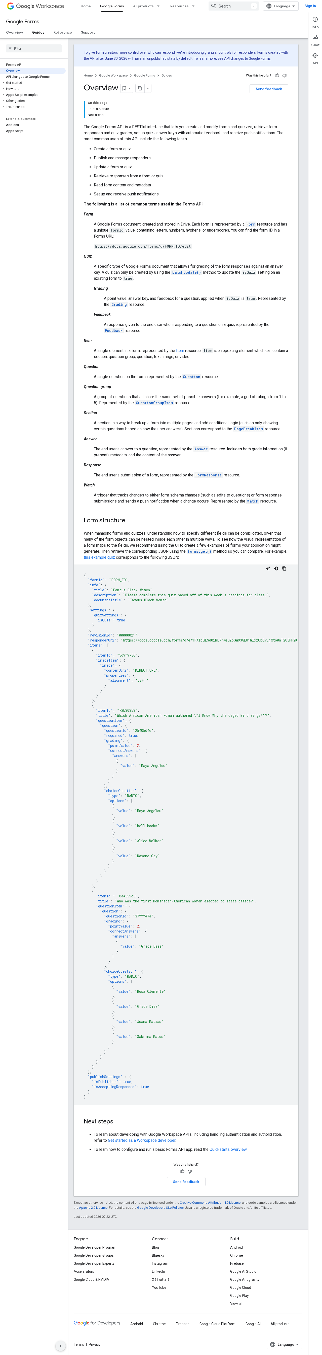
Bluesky (158, 1255)
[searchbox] (34, 48)
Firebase (237, 1263)
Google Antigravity (244, 1279)
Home (86, 6)
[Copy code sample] (284, 568)
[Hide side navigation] (61, 1346)
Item (180, 350)
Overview (14, 32)
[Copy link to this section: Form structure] (130, 521)
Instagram (160, 1263)
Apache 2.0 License (93, 1207)
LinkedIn (158, 1271)
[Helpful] (277, 75)
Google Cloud (240, 1288)
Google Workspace (113, 75)
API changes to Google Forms (247, 58)
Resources (179, 6)
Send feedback (269, 89)
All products (143, 6)
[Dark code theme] (276, 568)
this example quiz (99, 557)
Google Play (239, 1296)
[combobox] (234, 6)
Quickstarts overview (228, 1149)
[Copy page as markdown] (140, 88)
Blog (155, 1247)
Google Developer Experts (94, 1263)
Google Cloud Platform (217, 1324)
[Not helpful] (284, 75)
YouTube (159, 1288)
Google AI (253, 1324)
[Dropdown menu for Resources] (195, 6)
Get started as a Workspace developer (141, 1140)
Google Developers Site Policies (160, 1207)
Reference (63, 32)
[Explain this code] (268, 568)
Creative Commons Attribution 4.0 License (210, 1202)
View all (236, 1304)
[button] (33, 83)
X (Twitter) (160, 1279)
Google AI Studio (243, 1271)
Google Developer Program (95, 1247)
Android (236, 1247)
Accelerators (84, 1271)
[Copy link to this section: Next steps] (118, 1122)
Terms (79, 1344)
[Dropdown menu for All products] (160, 6)
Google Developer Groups (94, 1255)
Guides (38, 32)
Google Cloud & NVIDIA (91, 1279)
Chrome (236, 1255)
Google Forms (112, 6)
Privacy (94, 1344)
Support (88, 32)
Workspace (50, 6)
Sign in (310, 6)
